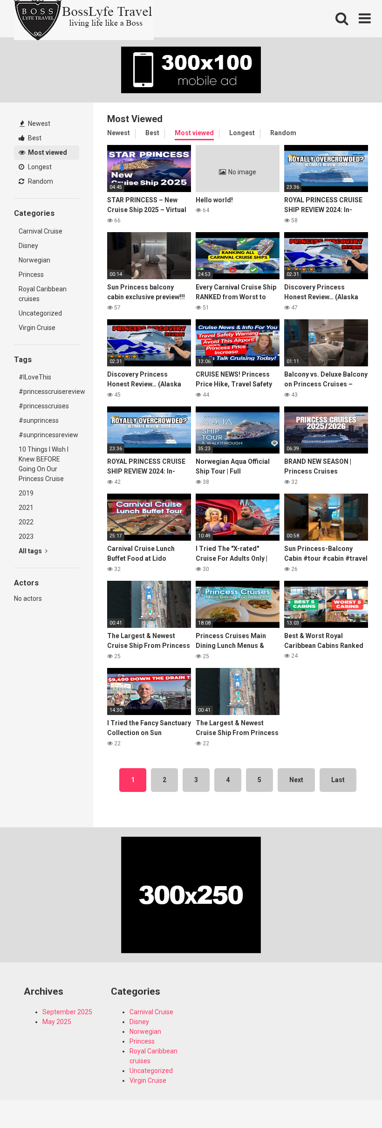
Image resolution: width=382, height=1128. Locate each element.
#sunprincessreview (48, 435)
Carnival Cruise (40, 231)
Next (296, 780)
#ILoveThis (35, 377)
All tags (31, 551)
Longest (39, 167)
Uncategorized (40, 313)
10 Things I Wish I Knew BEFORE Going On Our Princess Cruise (43, 464)
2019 (26, 493)
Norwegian (34, 260)
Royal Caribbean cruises (43, 294)
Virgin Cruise (37, 327)
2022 (26, 522)
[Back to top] (350, 1099)
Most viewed (47, 152)
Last (338, 780)
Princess (31, 274)
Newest (38, 123)
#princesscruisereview (49, 391)
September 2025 (67, 1012)
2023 (26, 536)
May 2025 (56, 1021)
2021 (26, 507)
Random (40, 181)
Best (34, 138)
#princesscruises (44, 406)
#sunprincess (39, 420)
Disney (28, 245)
